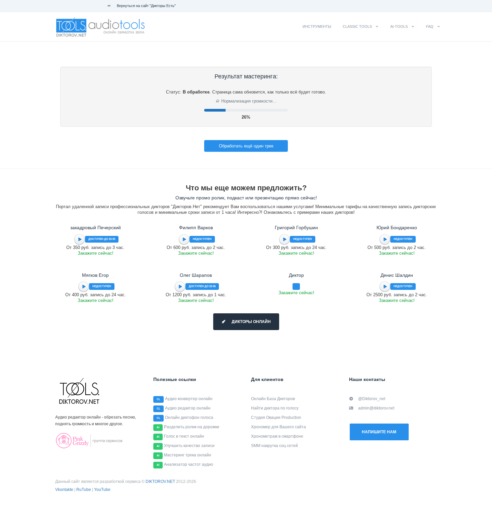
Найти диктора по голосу (275, 408)
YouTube (102, 489)
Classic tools (357, 26)
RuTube (83, 489)
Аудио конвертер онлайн (189, 398)
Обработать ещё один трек (246, 145)
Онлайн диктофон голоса (189, 417)
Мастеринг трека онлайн (187, 455)
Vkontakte (64, 489)
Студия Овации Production (276, 417)
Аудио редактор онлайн (188, 408)
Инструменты (317, 26)
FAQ (429, 26)
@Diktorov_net (371, 398)
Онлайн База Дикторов (273, 398)
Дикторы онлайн (251, 321)
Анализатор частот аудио (188, 464)
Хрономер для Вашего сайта (278, 427)
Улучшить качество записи (189, 445)
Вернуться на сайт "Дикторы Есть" (146, 6)
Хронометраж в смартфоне (277, 436)
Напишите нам (379, 432)
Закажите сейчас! (95, 253)
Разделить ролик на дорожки (191, 427)
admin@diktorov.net (376, 408)
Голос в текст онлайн (184, 436)
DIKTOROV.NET (160, 481)
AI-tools (399, 26)
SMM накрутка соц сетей (274, 445)
